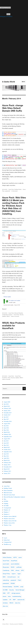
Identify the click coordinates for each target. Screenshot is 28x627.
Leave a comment (15, 316)
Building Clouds (17, 189)
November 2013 (8, 467)
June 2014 (6, 454)
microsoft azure (11, 577)
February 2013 (7, 471)
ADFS (15, 557)
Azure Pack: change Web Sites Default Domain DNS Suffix (12, 108)
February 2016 (7, 434)
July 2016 (6, 425)
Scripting (6, 503)
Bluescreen (6, 567)
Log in (5, 538)
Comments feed (7, 542)
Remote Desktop (7, 586)
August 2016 (7, 423)
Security (21, 314)
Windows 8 (6, 514)
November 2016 (8, 421)
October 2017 (7, 415)
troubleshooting (16, 596)
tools (9, 596)
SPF (8, 593)
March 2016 (7, 432)
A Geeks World (8, 81)
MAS (4, 577)
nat (18, 577)
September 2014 (8, 451)
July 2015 (6, 441)
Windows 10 (7, 510)
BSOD (12, 567)
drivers (17, 570)
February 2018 (7, 408)
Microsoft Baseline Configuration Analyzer (14, 497)
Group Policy (6, 573)
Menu (23, 81)
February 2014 (7, 462)
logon (19, 573)
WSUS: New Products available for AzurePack (13, 325)
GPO (22, 570)
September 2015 (8, 436)
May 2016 (6, 430)
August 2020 (7, 402)
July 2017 (6, 417)
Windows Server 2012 (9, 518)
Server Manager (20, 590)
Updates (4, 316)
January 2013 (7, 473)
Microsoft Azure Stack (9, 495)
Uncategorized (7, 508)
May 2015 (6, 445)
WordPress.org (7, 544)
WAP (14, 599)
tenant (4, 596)
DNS (12, 570)
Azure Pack (11, 189)
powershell (7, 191)
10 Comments (14, 191)
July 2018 (6, 404)
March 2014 (7, 460)
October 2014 (7, 449)
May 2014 (6, 456)
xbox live (17, 603)
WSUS (8, 316)
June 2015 (6, 443)
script (21, 586)
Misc (5, 499)
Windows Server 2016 (9, 523)
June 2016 (6, 428)
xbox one (5, 606)
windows (5, 603)
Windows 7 (6, 512)
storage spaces (16, 593)
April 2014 (6, 458)
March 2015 (7, 447)
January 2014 (7, 464)
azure (20, 557)
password (13, 580)
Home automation (8, 490)
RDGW (13, 583)
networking (6, 580)
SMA (4, 593)
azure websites (15, 564)
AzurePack (4, 377)
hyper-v (14, 573)
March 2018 (7, 406)
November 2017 (8, 412)
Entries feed (6, 540)
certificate (19, 567)
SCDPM (6, 501)
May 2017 (6, 419)
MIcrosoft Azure (8, 492)
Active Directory (7, 557)
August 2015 (7, 438)
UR (10, 599)
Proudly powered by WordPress (16, 624)
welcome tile (21, 599)
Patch (9, 377)
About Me (4, 614)
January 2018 (7, 410)
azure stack (6, 564)
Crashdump (6, 570)
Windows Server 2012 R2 (10, 521)
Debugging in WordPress (6, 16)
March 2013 (7, 469)
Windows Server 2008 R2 (10, 516)
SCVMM (6, 505)
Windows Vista (7, 525)
